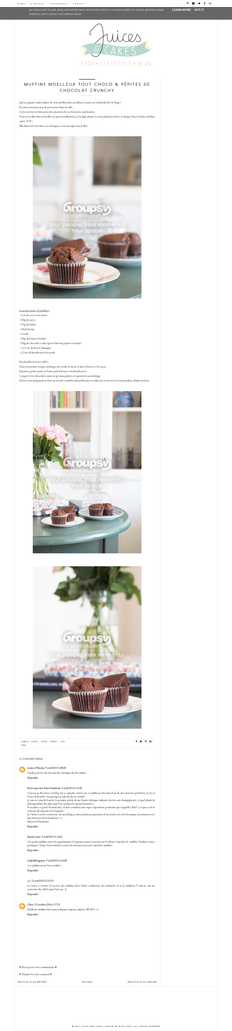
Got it (199, 10)
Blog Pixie (125, 1026)
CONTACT (79, 4)
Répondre (32, 777)
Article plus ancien (142, 981)
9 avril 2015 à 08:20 (56, 768)
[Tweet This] (141, 741)
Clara (30, 904)
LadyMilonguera (36, 860)
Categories (58, 4)
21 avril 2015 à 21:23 (42, 880)
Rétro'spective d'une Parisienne (44, 788)
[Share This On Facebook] (136, 741)
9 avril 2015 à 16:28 (56, 860)
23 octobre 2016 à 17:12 (47, 904)
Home (21, 4)
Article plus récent (32, 981)
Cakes (35, 741)
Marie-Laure (34, 837)
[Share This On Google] (151, 741)
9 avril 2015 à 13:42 (72, 788)
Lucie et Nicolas (35, 768)
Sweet (54, 741)
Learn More (181, 10)
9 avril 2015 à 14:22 (52, 837)
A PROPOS (37, 4)
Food (44, 741)
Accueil (87, 981)
